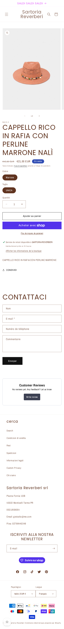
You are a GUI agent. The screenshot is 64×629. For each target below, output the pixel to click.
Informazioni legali (15, 460)
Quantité (6, 197)
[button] (6, 14)
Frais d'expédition (20, 166)
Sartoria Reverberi (17, 623)
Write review (32, 396)
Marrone (10, 177)
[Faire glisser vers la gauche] (24, 116)
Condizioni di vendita (16, 438)
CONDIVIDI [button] (11, 269)
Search (10, 430)
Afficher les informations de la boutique (24, 250)
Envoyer (12, 361)
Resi (9, 445)
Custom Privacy (14, 467)
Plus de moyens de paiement (32, 233)
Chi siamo (11, 475)
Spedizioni (11, 453)
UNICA (9, 190)
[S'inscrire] (53, 548)
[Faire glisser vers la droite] (39, 116)
